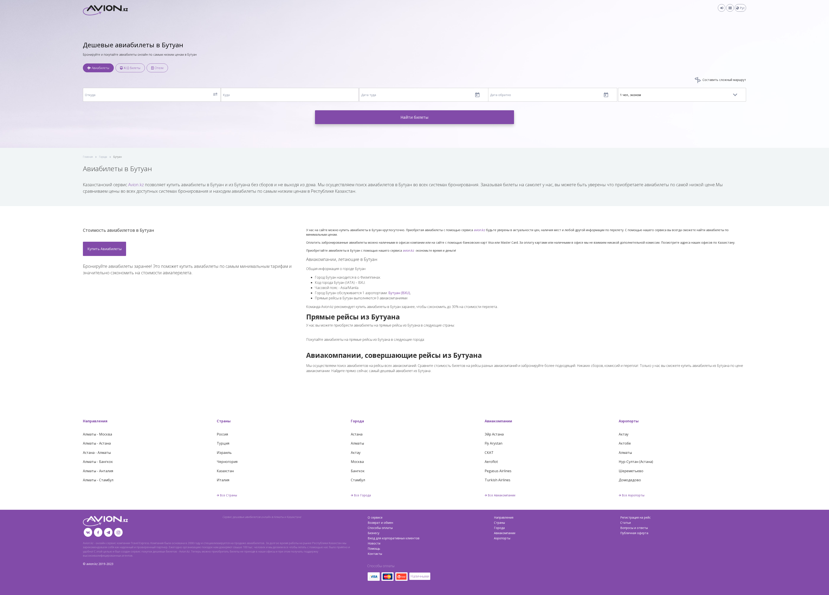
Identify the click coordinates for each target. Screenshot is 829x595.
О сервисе (375, 517)
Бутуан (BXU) (399, 292)
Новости (374, 543)
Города (103, 157)
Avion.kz (136, 185)
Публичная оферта (634, 533)
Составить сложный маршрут (724, 80)
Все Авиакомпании (501, 495)
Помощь (374, 548)
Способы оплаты (380, 528)
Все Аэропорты (633, 495)
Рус (742, 8)
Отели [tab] (158, 68)
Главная (88, 157)
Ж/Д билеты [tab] (131, 68)
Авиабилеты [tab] (100, 68)
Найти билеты (414, 117)
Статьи (625, 523)
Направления (95, 421)
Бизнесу (373, 533)
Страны (224, 421)
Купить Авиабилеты (104, 248)
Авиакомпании (498, 421)
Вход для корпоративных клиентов (393, 538)
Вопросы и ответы (634, 528)
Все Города (362, 495)
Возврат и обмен (380, 523)
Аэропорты (629, 421)
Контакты (375, 554)
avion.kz (479, 230)
